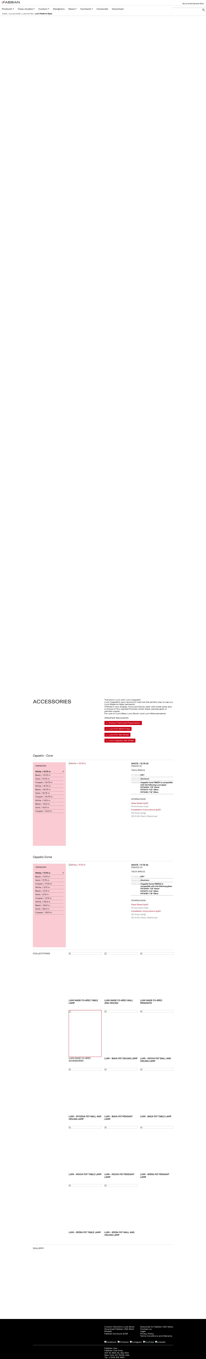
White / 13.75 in (43, 771)
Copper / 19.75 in (43, 796)
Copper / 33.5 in (43, 811)
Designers (59, 9)
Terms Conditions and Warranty (156, 1336)
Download (117, 9)
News (71, 9)
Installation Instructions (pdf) (146, 810)
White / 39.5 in (42, 901)
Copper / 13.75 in (43, 782)
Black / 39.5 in (42, 905)
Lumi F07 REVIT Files (119, 729)
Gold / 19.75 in (42, 793)
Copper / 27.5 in (43, 898)
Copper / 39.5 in (43, 912)
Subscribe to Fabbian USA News (156, 1327)
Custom (42, 9)
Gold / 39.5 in (42, 909)
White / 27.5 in (42, 887)
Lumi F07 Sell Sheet (118, 734)
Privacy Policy (147, 1333)
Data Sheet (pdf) (139, 803)
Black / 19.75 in (42, 789)
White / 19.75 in (43, 786)
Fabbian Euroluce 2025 (116, 1333)
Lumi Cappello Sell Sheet (121, 740)
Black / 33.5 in (42, 804)
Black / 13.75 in (42, 775)
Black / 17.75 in (42, 876)
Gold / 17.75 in (42, 880)
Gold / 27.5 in (42, 894)
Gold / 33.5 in (42, 807)
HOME (4, 14)
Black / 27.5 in (42, 891)
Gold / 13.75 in (42, 779)
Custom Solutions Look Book (119, 1327)
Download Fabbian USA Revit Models (119, 1330)
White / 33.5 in (42, 800)
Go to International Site (193, 4)
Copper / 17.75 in (43, 883)
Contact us (146, 1329)
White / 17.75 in (42, 873)
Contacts (85, 9)
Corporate (102, 9)
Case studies (25, 9)
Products (7, 9)
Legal (142, 1331)
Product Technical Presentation (124, 723)
